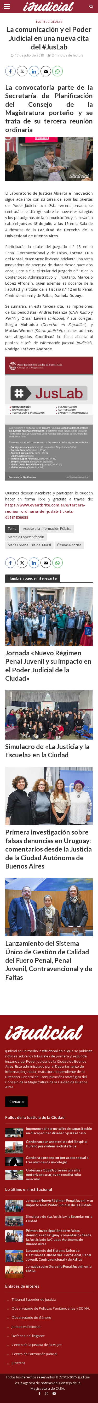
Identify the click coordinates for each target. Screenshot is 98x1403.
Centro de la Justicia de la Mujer (37, 1344)
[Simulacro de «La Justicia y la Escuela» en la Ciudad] (49, 714)
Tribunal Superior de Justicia (34, 1299)
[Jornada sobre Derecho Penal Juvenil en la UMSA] (14, 1271)
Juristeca (18, 1363)
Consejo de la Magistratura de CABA (55, 1386)
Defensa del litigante (28, 1335)
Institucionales (49, 22)
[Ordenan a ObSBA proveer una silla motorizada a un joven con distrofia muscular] (14, 1174)
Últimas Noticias (69, 545)
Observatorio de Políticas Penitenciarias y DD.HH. (51, 1308)
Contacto (16, 1101)
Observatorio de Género (31, 1317)
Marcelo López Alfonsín (26, 537)
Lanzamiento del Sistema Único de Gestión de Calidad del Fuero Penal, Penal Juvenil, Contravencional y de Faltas (48, 960)
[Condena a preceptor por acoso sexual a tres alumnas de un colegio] (14, 1161)
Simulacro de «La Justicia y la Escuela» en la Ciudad (47, 750)
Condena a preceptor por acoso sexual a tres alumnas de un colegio (57, 1160)
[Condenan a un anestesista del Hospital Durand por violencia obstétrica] (14, 1147)
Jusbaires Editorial (26, 1326)
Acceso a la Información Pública (47, 528)
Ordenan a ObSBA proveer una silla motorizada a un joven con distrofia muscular (53, 1174)
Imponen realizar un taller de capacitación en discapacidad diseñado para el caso (59, 1131)
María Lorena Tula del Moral (29, 545)
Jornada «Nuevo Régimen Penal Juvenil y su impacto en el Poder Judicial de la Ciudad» (48, 665)
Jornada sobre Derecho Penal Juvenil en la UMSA (58, 1269)
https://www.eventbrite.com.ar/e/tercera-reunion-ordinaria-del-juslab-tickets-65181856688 (45, 511)
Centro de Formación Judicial (34, 1353)
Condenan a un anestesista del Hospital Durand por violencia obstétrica (57, 1144)
